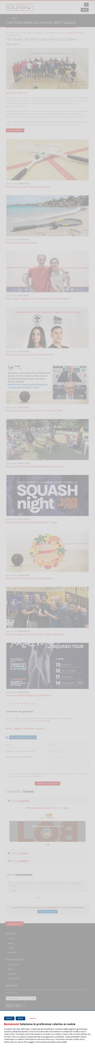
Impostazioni (32, 1018)
